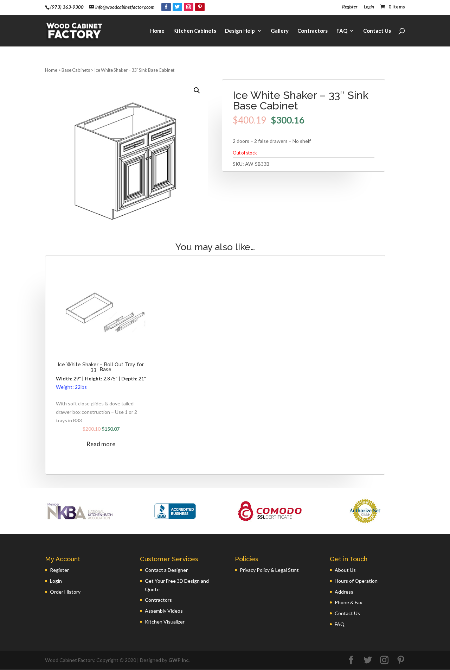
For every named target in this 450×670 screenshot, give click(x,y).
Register (350, 7)
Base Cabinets (76, 70)
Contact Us (377, 31)
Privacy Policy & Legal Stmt (269, 570)
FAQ (341, 31)
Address (344, 592)
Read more (100, 444)
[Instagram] (188, 7)
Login (369, 7)
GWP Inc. (178, 660)
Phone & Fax (348, 602)
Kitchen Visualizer (165, 622)
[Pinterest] (200, 7)
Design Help (240, 31)
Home (157, 31)
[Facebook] (166, 7)
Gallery (280, 31)
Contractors (312, 31)
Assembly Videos (164, 611)
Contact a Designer (166, 570)
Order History (65, 592)
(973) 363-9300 (67, 7)
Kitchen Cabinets (194, 31)
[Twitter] (177, 7)
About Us (345, 570)
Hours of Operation (356, 581)
